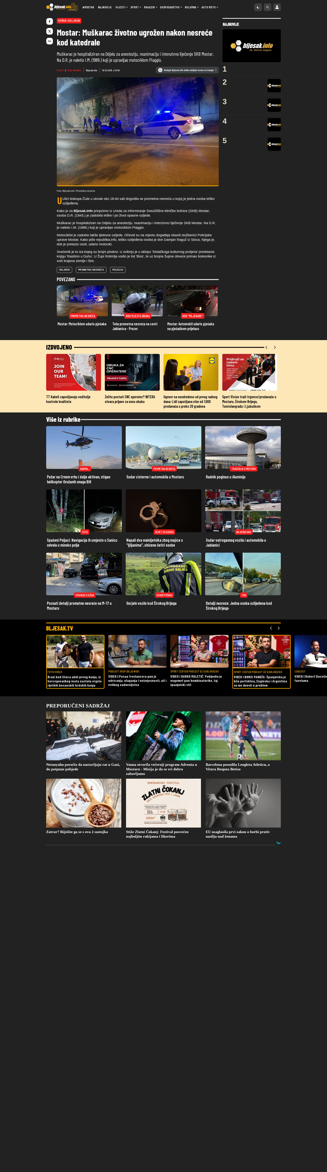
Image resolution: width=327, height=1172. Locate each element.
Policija (117, 269)
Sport (135, 7)
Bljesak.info (91, 70)
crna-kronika (74, 70)
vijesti (60, 70)
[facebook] (49, 21)
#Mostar (88, 7)
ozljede (64, 269)
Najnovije (105, 7)
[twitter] (49, 31)
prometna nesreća (91, 269)
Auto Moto (209, 7)
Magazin (149, 7)
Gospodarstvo (170, 7)
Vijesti (120, 7)
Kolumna (190, 7)
